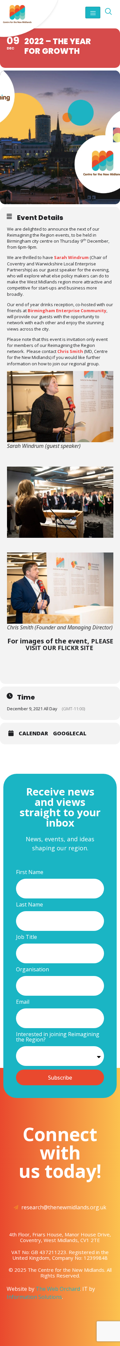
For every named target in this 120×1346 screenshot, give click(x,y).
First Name (29, 872)
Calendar (33, 733)
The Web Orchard (58, 1289)
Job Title (26, 937)
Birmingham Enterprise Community (67, 311)
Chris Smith (70, 351)
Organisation (32, 970)
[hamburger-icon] (92, 12)
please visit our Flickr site (69, 644)
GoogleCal (69, 733)
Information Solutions (34, 1297)
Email (22, 1002)
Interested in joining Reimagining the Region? (57, 1037)
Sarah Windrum (71, 257)
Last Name (29, 905)
